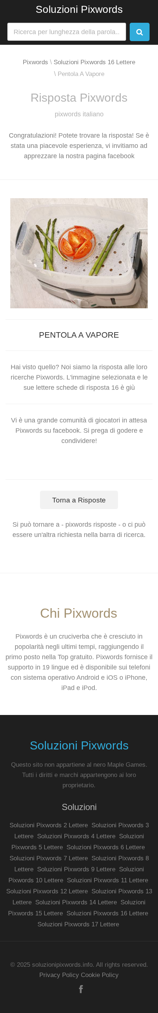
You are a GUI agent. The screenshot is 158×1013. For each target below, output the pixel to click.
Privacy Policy (59, 975)
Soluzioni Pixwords (79, 9)
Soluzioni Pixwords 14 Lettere (76, 902)
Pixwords (35, 62)
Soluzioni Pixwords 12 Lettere (47, 891)
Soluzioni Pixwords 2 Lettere (49, 825)
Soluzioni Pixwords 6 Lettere (106, 847)
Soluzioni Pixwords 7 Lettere (49, 858)
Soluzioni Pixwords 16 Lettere (94, 62)
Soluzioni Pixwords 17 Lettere (78, 924)
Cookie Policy (100, 975)
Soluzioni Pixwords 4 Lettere (76, 836)
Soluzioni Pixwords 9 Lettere (76, 869)
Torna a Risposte (79, 500)
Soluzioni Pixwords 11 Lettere (107, 880)
